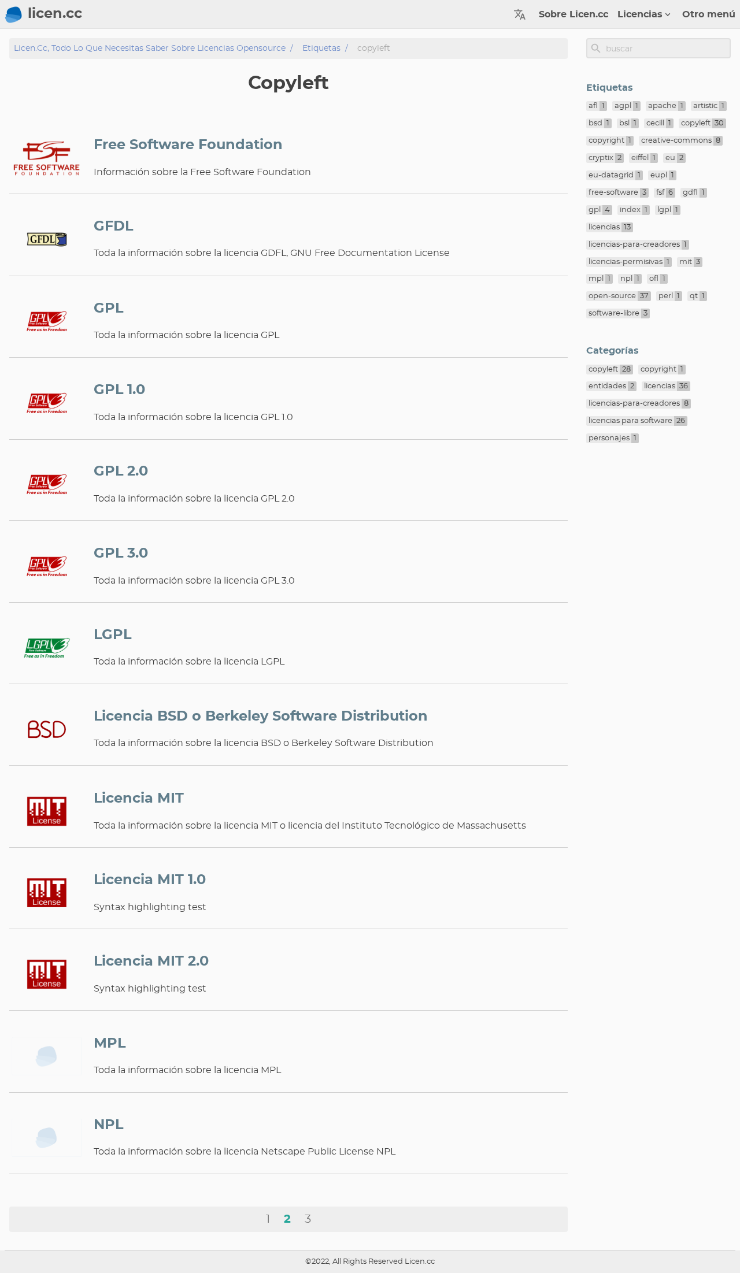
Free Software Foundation (188, 145)
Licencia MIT (139, 799)
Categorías (612, 350)
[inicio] (13, 14)
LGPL (112, 635)
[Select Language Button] (519, 14)
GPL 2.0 (121, 471)
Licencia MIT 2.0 (151, 961)
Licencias (640, 14)
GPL (108, 309)
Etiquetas (321, 48)
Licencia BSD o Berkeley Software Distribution (261, 716)
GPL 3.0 (121, 554)
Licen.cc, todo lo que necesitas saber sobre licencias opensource (150, 48)
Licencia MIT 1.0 (150, 880)
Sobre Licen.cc (573, 14)
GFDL (113, 226)
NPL (108, 1125)
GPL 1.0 (119, 390)
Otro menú (708, 14)
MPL (109, 1044)
